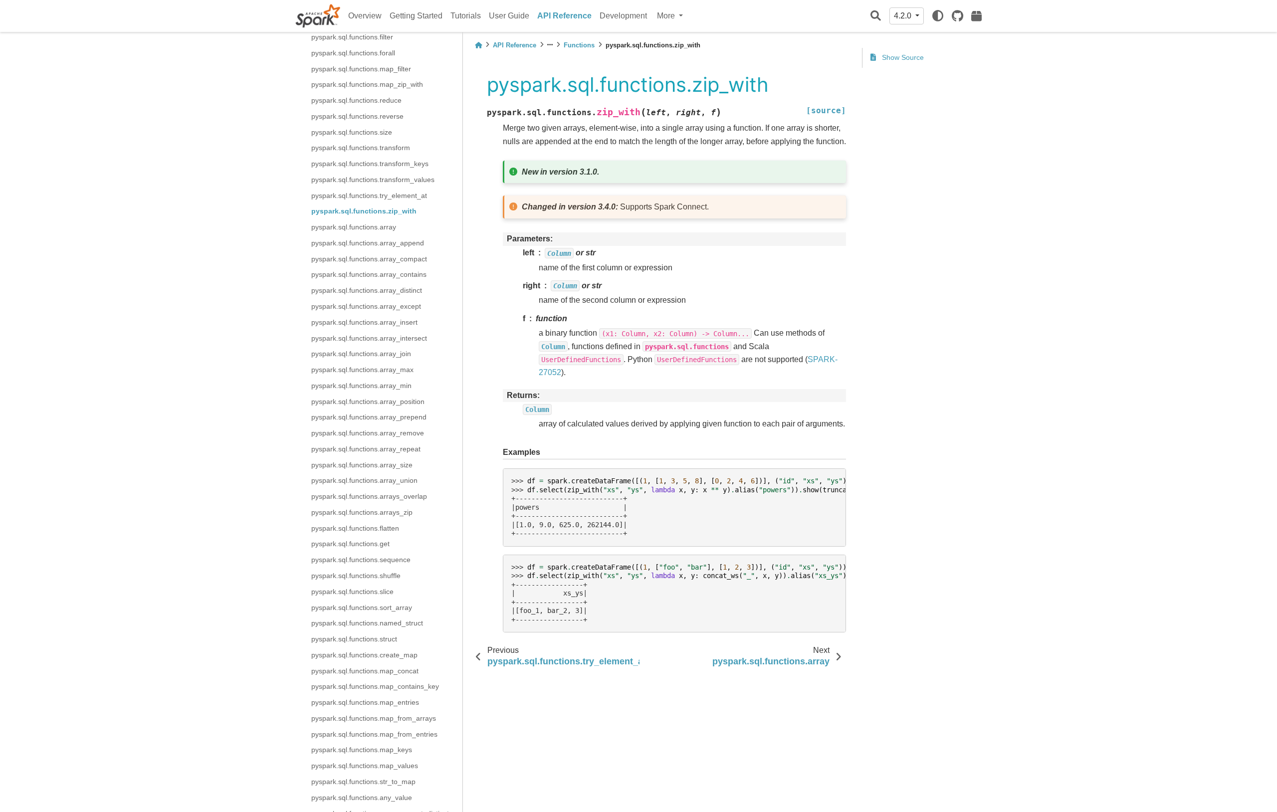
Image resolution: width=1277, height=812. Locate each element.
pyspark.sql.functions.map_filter (361, 69)
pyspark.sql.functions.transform (360, 148)
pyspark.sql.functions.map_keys (361, 750)
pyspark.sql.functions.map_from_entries (374, 734)
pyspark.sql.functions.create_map (364, 655)
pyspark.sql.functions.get (350, 544)
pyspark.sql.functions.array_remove (367, 433)
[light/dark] (938, 16)
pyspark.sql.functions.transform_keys (369, 164)
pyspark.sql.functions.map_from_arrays (373, 718)
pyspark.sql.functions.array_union (364, 480)
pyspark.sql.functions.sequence (361, 560)
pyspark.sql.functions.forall (353, 53)
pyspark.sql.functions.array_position (368, 402)
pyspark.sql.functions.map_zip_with (367, 84)
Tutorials (465, 15)
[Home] (478, 45)
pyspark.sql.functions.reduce (356, 100)
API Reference (564, 15)
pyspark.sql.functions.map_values (364, 766)
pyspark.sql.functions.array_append (367, 243)
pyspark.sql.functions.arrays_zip (362, 512)
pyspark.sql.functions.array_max (362, 370)
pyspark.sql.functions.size (351, 132)
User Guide (509, 15)
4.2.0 (903, 15)
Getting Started (416, 15)
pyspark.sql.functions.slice (352, 592)
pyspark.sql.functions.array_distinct (366, 290)
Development (623, 15)
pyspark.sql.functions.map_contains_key (375, 686)
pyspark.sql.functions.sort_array (361, 607)
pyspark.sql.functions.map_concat (365, 671)
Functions (579, 45)
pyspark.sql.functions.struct (354, 639)
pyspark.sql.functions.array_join (361, 354)
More (667, 15)
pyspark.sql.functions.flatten (355, 528)
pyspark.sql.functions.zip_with (364, 211)
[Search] (875, 16)
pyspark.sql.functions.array (353, 227)
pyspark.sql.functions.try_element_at (369, 196)
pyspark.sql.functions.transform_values (372, 180)
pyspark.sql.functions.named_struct (367, 623)
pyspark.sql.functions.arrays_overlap (369, 496)
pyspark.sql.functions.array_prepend (368, 417)
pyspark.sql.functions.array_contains (368, 274)
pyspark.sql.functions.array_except (366, 306)
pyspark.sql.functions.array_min (361, 386)
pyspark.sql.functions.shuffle (356, 576)
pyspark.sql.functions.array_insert (364, 322)
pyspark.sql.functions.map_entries (365, 702)
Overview (365, 15)
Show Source (902, 57)
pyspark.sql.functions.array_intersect (369, 338)
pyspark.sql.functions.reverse (357, 116)
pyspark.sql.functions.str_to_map (363, 782)
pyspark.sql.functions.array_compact (369, 259)
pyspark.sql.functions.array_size (362, 465)
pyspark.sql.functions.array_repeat (366, 449)
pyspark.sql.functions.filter (352, 37)
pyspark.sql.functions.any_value (361, 798)
